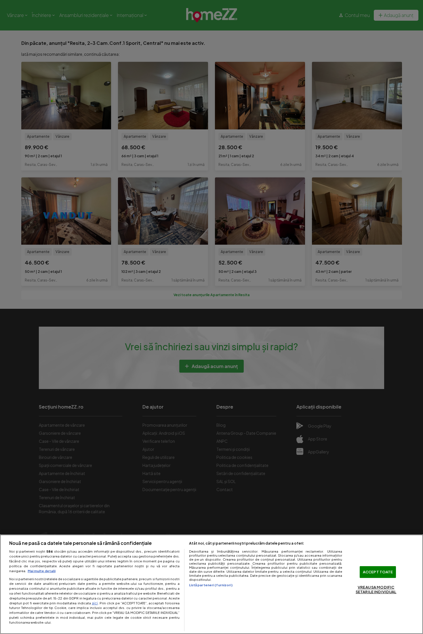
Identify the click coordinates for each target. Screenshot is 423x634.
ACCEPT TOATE (378, 572)
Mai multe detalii (42, 571)
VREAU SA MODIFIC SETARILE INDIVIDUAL (376, 589)
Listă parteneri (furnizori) (211, 585)
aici (95, 603)
